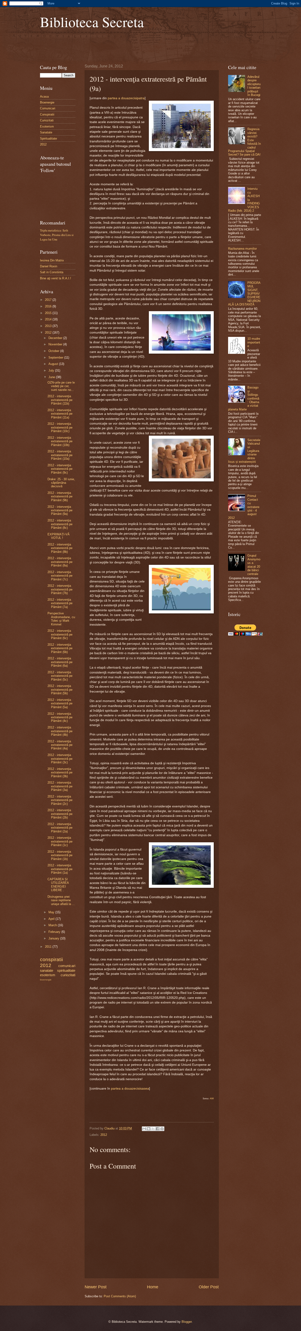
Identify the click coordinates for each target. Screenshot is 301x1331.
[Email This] (144, 1128)
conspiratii (51, 959)
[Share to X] (153, 1128)
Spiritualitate (48, 138)
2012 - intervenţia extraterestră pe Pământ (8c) (60, 524)
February (54, 932)
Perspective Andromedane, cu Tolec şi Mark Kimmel (61, 619)
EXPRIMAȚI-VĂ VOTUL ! (59, 536)
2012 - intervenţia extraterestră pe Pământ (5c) (60, 675)
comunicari (66, 966)
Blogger (187, 1321)
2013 (48, 326)
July (51, 370)
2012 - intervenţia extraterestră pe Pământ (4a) (60, 745)
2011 (48, 946)
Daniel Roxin (48, 266)
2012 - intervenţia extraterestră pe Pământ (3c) (60, 758)
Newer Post (96, 1287)
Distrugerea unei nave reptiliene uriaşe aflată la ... (61, 900)
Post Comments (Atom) (120, 1296)
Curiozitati (47, 120)
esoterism (47, 975)
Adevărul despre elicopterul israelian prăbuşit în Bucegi (254, 86)
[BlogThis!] (148, 1128)
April (51, 919)
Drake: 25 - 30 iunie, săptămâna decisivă (61, 482)
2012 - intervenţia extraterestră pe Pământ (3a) (60, 786)
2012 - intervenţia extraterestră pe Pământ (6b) (60, 648)
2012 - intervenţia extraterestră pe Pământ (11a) (60, 413)
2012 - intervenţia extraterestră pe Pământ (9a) (60, 510)
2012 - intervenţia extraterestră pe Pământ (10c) (60, 427)
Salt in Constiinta (51, 272)
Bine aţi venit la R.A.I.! (55, 278)
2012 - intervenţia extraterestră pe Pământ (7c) (60, 575)
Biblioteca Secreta (92, 21)
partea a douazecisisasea (130, 1088)
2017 (48, 300)
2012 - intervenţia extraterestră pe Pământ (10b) (60, 441)
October (54, 351)
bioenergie (45, 979)
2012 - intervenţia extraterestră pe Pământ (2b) (60, 813)
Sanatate (46, 132)
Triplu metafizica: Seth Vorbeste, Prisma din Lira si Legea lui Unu (57, 234)
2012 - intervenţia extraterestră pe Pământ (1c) (60, 841)
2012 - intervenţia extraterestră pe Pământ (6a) (60, 662)
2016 (48, 306)
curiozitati (68, 975)
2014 (48, 319)
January (54, 938)
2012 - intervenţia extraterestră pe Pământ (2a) (60, 827)
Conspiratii (47, 114)
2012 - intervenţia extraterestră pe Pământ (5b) (60, 689)
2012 (103, 1135)
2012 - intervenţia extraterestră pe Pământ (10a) (60, 455)
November (55, 344)
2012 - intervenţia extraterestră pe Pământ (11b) (60, 399)
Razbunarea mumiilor (242, 248)
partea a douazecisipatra (126, 98)
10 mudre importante (253, 342)
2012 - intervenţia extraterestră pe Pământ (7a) (60, 603)
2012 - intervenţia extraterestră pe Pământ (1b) (60, 855)
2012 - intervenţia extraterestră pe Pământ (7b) (60, 589)
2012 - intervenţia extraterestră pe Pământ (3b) (60, 772)
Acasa (44, 96)
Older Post (209, 1287)
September (56, 357)
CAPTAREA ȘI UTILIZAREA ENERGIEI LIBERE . (58, 884)
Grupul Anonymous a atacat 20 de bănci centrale (253, 564)
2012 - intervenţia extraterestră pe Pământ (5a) (60, 703)
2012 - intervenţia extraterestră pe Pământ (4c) (60, 717)
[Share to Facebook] (157, 1128)
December (55, 338)
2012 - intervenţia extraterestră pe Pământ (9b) (60, 496)
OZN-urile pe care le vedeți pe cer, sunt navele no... (61, 386)
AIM (212, 1098)
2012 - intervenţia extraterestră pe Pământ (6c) (60, 634)
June (52, 377)
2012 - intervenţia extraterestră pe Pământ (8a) (60, 561)
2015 (48, 313)
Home (152, 1287)
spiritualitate (66, 970)
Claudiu (109, 1128)
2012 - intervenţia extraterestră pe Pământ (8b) (60, 548)
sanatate (46, 970)
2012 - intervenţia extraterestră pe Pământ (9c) (60, 468)
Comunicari (47, 108)
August (53, 364)
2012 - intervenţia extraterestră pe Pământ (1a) (60, 869)
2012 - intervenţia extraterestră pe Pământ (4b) (60, 731)
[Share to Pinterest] (162, 1128)
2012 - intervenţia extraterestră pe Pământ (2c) (60, 800)
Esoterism (47, 126)
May (51, 912)
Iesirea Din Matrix (52, 260)
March (53, 925)
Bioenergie (47, 102)
